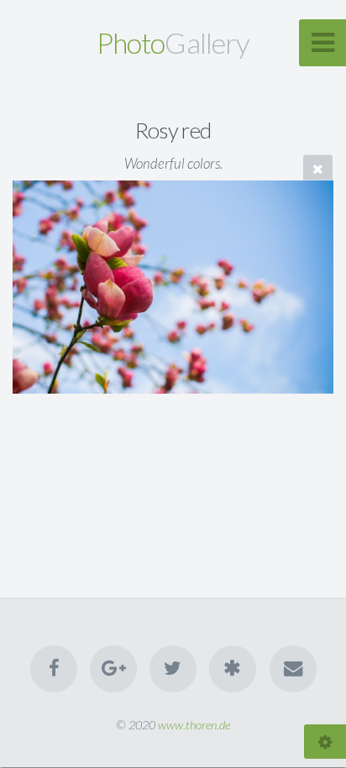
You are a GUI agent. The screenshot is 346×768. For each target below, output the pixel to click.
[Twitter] (173, 668)
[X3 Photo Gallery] (232, 668)
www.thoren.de (194, 725)
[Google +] (113, 668)
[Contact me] (292, 668)
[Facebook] (52, 668)
